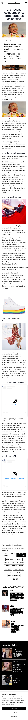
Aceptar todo (14, 708)
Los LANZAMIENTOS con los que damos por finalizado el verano (17, 628)
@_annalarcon (17, 545)
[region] (14, 706)
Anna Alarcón (21, 555)
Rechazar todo (14, 716)
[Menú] (26, 3)
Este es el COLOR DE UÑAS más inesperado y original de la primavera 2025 (19, 668)
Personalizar (14, 712)
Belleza (15, 662)
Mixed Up (15, 649)
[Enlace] (14, 3)
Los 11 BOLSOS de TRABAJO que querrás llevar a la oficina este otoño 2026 (17, 612)
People (15, 678)
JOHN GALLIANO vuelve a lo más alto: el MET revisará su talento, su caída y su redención (17, 597)
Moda (13, 553)
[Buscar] (2, 3)
